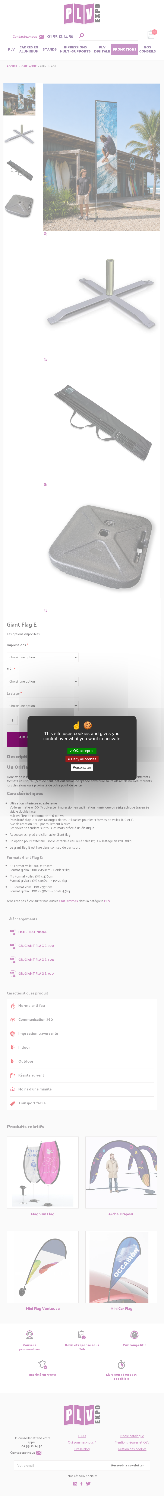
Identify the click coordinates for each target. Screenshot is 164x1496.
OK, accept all (83, 751)
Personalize (82, 767)
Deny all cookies (83, 759)
